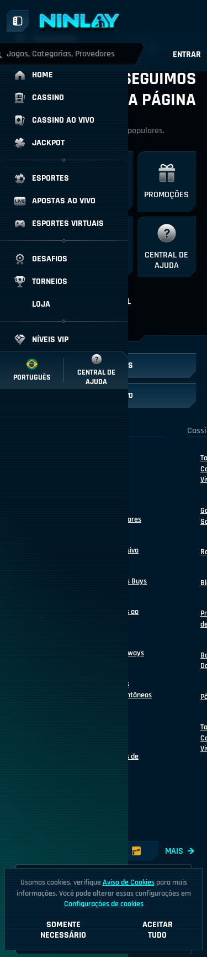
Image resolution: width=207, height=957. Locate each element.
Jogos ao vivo (124, 617)
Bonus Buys (128, 581)
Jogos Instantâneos (131, 689)
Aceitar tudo (157, 930)
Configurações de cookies (104, 904)
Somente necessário (63, 930)
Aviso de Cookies (129, 882)
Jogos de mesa (124, 761)
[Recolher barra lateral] (18, 21)
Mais (174, 851)
